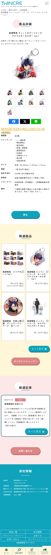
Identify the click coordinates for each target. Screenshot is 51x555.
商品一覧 (13, 532)
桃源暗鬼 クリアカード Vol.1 (12, 273)
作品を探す (19, 553)
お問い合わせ (25, 450)
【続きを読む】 (10, 425)
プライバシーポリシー (13, 536)
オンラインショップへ (25, 361)
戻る (25, 214)
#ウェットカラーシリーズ (33, 129)
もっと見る (38, 348)
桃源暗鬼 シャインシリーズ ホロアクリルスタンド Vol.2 (36, 323)
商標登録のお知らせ (13, 403)
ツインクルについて (45, 552)
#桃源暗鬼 (5, 132)
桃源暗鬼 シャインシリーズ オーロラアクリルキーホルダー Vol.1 (36, 275)
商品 (20, 400)
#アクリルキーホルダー (11, 129)
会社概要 (38, 532)
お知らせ (38, 536)
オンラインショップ (32, 552)
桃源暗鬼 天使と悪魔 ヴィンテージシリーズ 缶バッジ (12, 323)
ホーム (6, 553)
